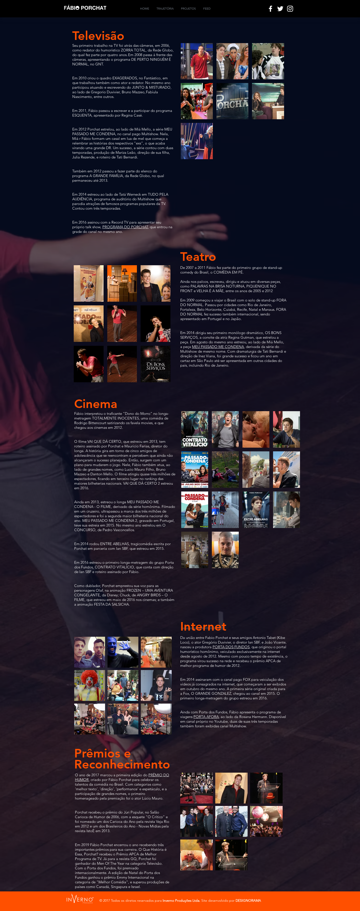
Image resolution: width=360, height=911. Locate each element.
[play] (274, 155)
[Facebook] (270, 9)
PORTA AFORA (206, 716)
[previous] (191, 105)
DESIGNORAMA (248, 900)
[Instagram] (290, 9)
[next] (273, 105)
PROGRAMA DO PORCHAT (125, 227)
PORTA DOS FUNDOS (231, 647)
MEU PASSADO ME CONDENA (218, 346)
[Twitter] (280, 9)
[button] (197, 61)
